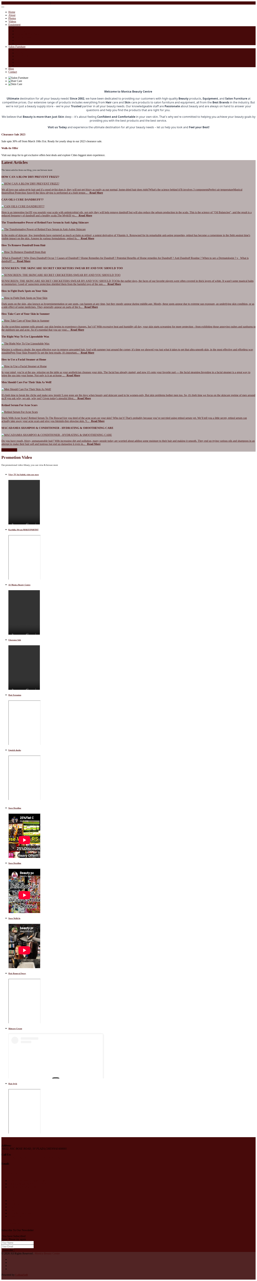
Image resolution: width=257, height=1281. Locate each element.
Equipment (14, 24)
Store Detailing (14, 808)
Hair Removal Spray (17, 973)
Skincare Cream (15, 1028)
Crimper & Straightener (28, 34)
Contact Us (14, 1216)
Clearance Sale (14, 640)
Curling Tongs (23, 37)
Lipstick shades (14, 750)
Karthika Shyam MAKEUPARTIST (23, 530)
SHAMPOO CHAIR (27, 52)
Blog (11, 68)
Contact (12, 71)
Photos (12, 18)
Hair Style (12, 1084)
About (11, 15)
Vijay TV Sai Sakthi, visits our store (23, 474)
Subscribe (8, 1250)
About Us (13, 1203)
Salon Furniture (17, 46)
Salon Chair (21, 49)
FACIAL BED (23, 56)
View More (9, 449)
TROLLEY (21, 59)
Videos (12, 21)
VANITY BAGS (24, 62)
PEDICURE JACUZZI (28, 43)
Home (11, 11)
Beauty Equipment (25, 27)
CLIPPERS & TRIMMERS (31, 40)
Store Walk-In (14, 918)
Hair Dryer (21, 30)
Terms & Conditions (19, 1213)
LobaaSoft (21, 1274)
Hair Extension (14, 695)
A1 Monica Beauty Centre (19, 585)
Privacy (12, 1210)
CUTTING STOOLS (27, 65)
